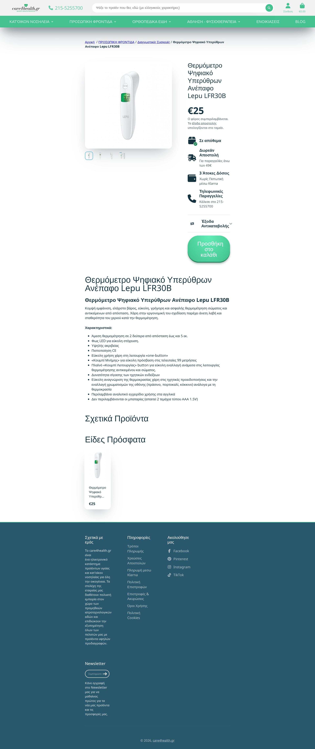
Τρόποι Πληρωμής (135, 548)
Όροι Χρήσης (137, 605)
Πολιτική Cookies (133, 615)
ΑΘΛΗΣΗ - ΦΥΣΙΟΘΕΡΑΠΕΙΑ (211, 21)
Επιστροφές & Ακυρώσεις (138, 596)
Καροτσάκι (302, 8)
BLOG (300, 21)
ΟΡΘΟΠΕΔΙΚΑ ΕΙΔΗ (149, 21)
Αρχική (90, 42)
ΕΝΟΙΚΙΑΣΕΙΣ (268, 21)
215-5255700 (69, 8)
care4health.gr (164, 740)
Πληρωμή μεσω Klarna (139, 572)
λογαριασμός (288, 8)
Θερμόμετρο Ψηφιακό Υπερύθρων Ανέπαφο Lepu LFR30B (97, 478)
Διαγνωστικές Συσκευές (153, 42)
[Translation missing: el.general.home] (26, 8)
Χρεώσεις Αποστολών (136, 560)
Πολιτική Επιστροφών (137, 584)
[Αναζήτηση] (269, 8)
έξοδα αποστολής (204, 123)
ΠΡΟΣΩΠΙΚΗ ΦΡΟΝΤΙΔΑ (91, 21)
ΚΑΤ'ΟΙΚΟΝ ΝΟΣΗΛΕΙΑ (29, 21)
